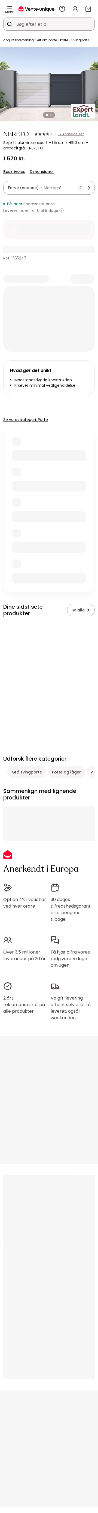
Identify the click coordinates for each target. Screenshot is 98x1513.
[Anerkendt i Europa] (36, 8)
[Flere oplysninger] (61, 210)
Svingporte (80, 40)
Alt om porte (47, 40)
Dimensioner (42, 171)
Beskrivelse (14, 171)
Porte (64, 40)
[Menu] (10, 6)
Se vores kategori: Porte (25, 419)
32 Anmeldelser (71, 134)
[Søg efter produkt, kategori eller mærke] (10, 24)
